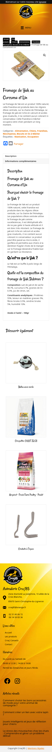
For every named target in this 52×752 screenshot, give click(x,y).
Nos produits (9, 40)
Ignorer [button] (42, 1)
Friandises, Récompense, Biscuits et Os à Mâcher (21, 43)
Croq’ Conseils (11, 640)
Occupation (33, 136)
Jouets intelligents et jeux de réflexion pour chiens (24, 723)
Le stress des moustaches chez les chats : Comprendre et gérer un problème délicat (26, 733)
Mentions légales (36, 748)
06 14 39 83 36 (16, 617)
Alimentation (24, 42)
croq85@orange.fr (17, 607)
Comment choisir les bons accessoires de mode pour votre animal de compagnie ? (24, 703)
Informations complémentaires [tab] (20, 161)
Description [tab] (10, 156)
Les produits (11, 636)
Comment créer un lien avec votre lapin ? (25, 713)
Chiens (14, 42)
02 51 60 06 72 (16, 614)
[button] (44, 55)
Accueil (6, 39)
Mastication (20, 136)
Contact (8, 644)
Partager (19, 143)
